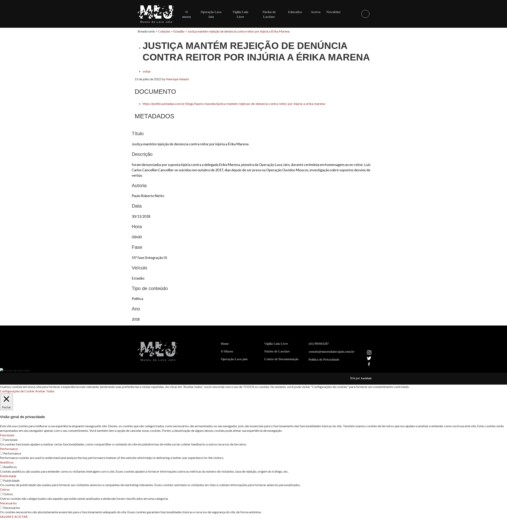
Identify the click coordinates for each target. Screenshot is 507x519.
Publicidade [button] (8, 476)
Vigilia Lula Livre (276, 343)
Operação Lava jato (234, 359)
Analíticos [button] (7, 462)
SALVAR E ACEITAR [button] (14, 516)
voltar (147, 71)
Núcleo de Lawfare (277, 351)
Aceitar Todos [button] (44, 391)
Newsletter (333, 12)
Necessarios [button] (8, 503)
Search (365, 14)
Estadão (178, 31)
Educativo (295, 12)
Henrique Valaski (177, 79)
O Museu (227, 351)
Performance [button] (9, 449)
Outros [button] (5, 489)
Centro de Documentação (281, 359)
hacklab (366, 378)
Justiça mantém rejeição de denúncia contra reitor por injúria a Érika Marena (238, 31)
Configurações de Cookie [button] (17, 391)
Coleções (164, 31)
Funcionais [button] (7, 435)
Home (225, 343)
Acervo (315, 12)
